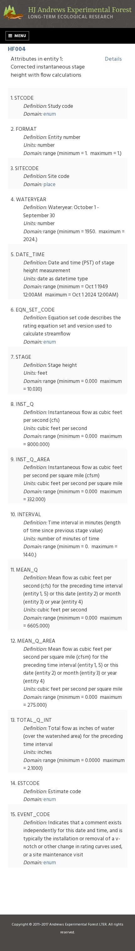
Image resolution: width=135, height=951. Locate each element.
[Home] (67, 19)
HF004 (17, 49)
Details (113, 59)
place (49, 184)
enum (49, 114)
